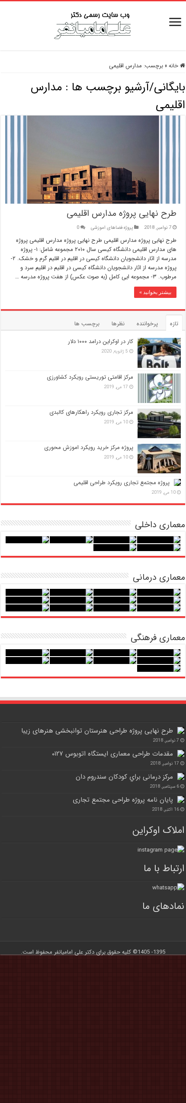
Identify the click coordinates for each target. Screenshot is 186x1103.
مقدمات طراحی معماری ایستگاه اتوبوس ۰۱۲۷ (112, 754)
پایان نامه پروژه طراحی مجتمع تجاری (123, 800)
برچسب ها (86, 323)
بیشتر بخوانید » (155, 292)
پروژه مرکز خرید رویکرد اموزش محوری (88, 447)
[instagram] (161, 849)
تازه (174, 323)
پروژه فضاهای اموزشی (112, 227)
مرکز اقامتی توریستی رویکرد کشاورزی (90, 377)
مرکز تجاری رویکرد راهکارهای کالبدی (91, 412)
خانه (174, 65)
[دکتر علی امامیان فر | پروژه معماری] (93, 25)
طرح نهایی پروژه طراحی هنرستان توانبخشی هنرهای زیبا (97, 731)
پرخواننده (147, 323)
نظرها (118, 323)
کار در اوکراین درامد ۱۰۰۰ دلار (100, 341)
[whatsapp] (168, 887)
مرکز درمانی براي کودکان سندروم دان (124, 777)
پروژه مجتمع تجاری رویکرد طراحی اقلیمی (122, 482)
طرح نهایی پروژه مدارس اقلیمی (121, 213)
